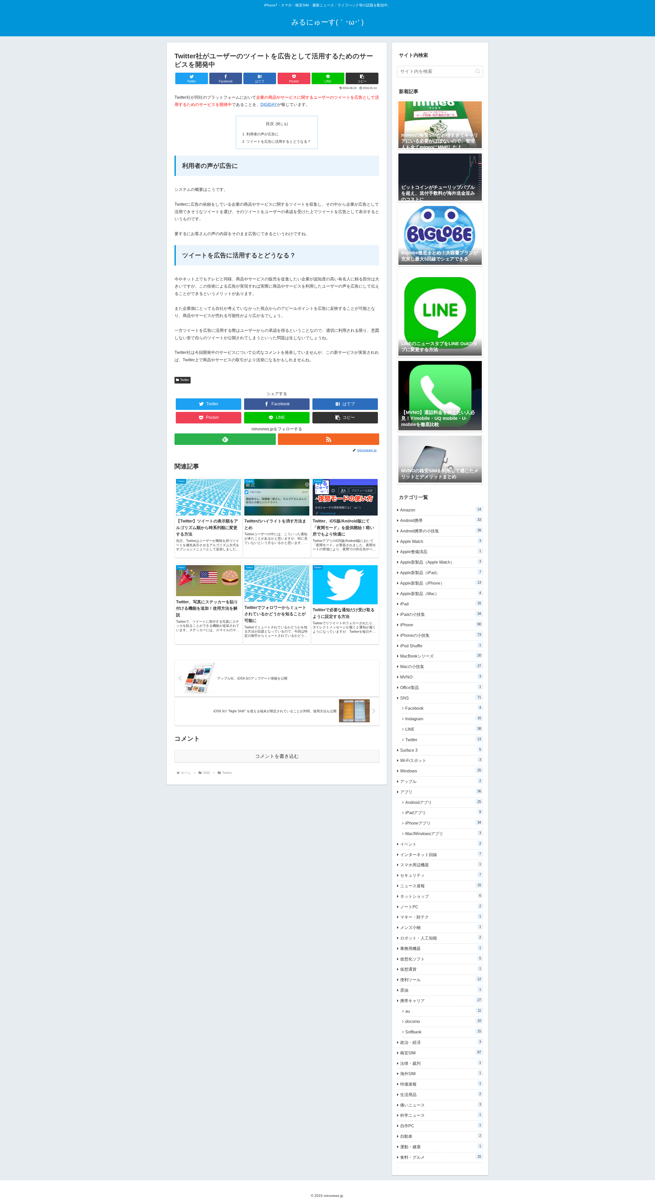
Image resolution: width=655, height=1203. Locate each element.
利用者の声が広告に (262, 134)
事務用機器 (440, 948)
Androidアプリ (443, 802)
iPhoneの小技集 (440, 635)
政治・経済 (440, 1042)
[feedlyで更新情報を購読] (225, 439)
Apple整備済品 (440, 551)
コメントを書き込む (277, 756)
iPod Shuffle (440, 645)
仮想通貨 (440, 969)
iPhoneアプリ (443, 823)
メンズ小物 (440, 927)
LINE (443, 729)
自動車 (440, 1136)
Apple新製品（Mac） (440, 593)
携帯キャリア (440, 1000)
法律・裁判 (440, 1063)
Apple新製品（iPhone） (440, 583)
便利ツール (440, 979)
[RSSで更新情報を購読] (328, 439)
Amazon (440, 509)
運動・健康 (440, 1146)
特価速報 (440, 1083)
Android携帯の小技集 (440, 530)
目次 (270, 124)
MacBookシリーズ (440, 655)
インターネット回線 (440, 854)
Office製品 (440, 687)
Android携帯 (440, 520)
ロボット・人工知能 (440, 937)
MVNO (440, 676)
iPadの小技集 (440, 614)
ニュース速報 (440, 885)
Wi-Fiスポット (440, 760)
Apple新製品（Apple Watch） (440, 562)
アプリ (440, 791)
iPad (440, 603)
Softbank (443, 1031)
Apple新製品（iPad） (440, 572)
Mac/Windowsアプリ (443, 833)
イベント (440, 843)
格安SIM (440, 1052)
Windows (440, 770)
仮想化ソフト (440, 958)
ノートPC (440, 906)
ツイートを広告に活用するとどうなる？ (278, 141)
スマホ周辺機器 (440, 864)
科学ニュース (440, 1115)
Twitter (184, 380)
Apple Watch (440, 541)
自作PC (440, 1125)
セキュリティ (440, 875)
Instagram (443, 718)
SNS (440, 697)
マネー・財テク (440, 916)
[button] (362, 78)
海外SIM (440, 1073)
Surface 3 (440, 750)
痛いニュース (440, 1104)
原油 (440, 990)
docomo (443, 1021)
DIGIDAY (268, 104)
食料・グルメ (440, 1157)
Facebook (443, 708)
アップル (440, 781)
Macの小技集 (440, 666)
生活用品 (440, 1094)
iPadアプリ (443, 812)
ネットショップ (440, 896)
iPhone (440, 624)
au (443, 1011)
